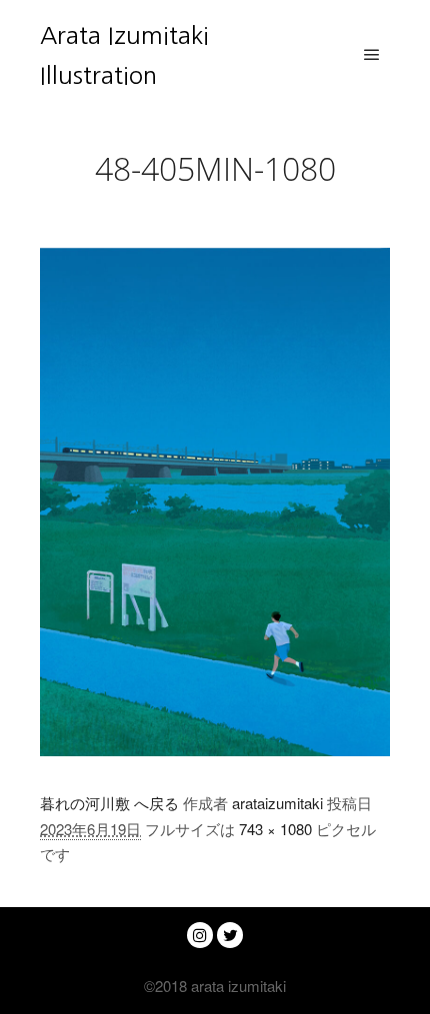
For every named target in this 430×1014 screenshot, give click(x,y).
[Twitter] (230, 935)
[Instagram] (200, 935)
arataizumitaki (277, 802)
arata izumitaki (236, 985)
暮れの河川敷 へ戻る (109, 802)
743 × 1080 (275, 828)
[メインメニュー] (372, 55)
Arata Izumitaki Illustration (124, 55)
